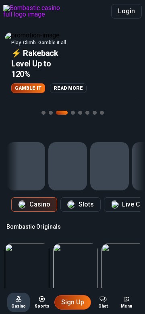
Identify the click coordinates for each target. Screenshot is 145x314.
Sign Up (72, 302)
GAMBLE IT (28, 88)
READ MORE (68, 88)
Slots (86, 204)
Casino (39, 204)
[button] (72, 66)
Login (126, 11)
